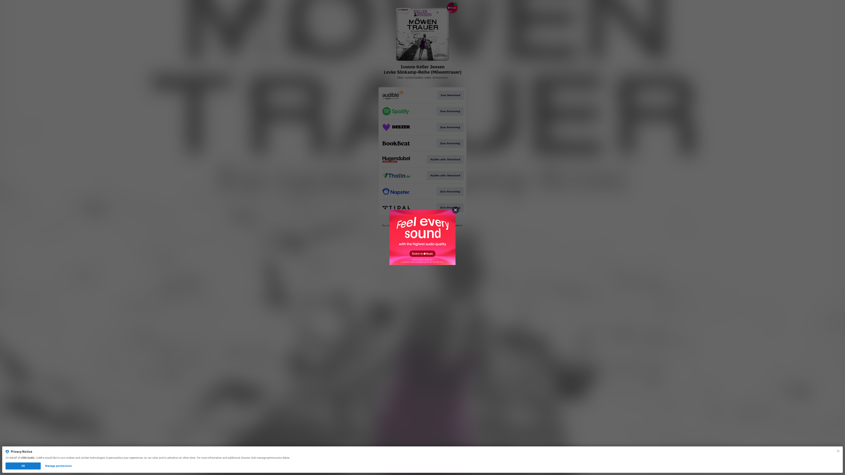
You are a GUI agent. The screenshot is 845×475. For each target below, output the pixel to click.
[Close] (838, 451)
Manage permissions (58, 466)
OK (23, 466)
